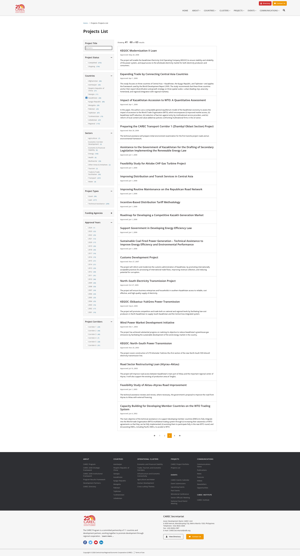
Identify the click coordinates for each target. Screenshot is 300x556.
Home (85, 23)
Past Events (175, 490)
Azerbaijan (117, 464)
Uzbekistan (117, 498)
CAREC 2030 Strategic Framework (91, 469)
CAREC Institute (203, 500)
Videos (199, 481)
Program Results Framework (94, 479)
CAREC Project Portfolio (180, 464)
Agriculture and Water (146, 479)
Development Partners (92, 483)
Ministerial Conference (180, 494)
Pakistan (116, 488)
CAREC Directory (89, 486)
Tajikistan (117, 491)
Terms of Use (139, 552)
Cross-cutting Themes (145, 486)
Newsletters (201, 484)
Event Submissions (178, 483)
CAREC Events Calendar (180, 480)
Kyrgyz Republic (119, 481)
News (199, 474)
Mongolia (117, 484)
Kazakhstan (117, 477)
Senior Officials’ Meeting (180, 497)
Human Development (145, 483)
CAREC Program (89, 464)
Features (200, 477)
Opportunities (202, 488)
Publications (202, 470)
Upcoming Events (177, 487)
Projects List (175, 468)
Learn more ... (108, 536)
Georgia (116, 474)
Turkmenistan (118, 495)
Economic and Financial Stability (150, 464)
